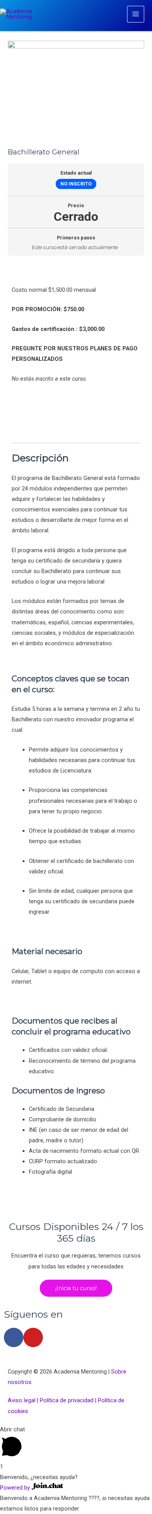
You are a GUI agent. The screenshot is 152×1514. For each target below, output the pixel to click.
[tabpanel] (76, 725)
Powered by (16, 1487)
